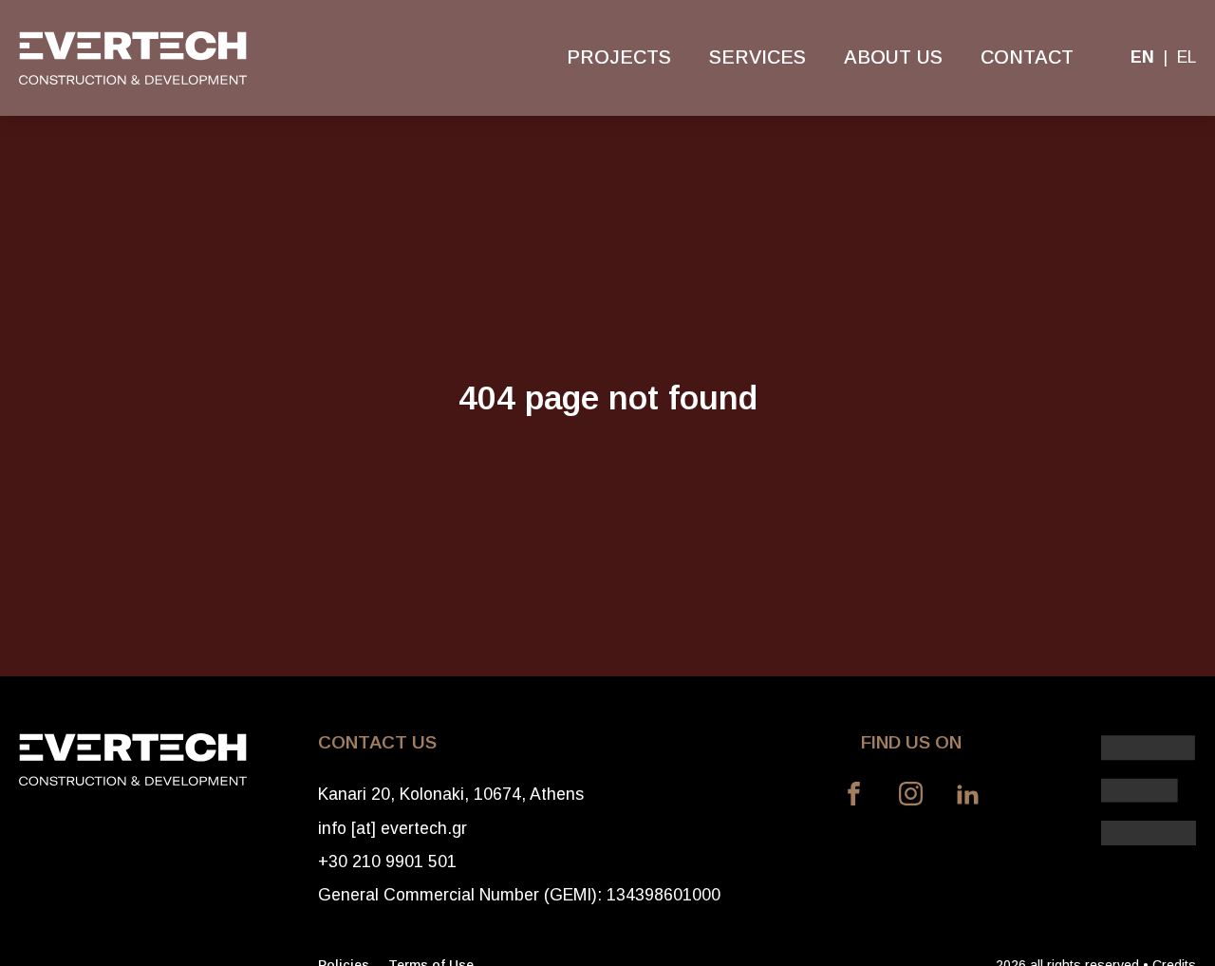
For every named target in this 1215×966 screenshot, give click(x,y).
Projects (619, 57)
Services (757, 57)
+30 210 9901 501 (387, 861)
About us (893, 57)
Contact (1027, 57)
